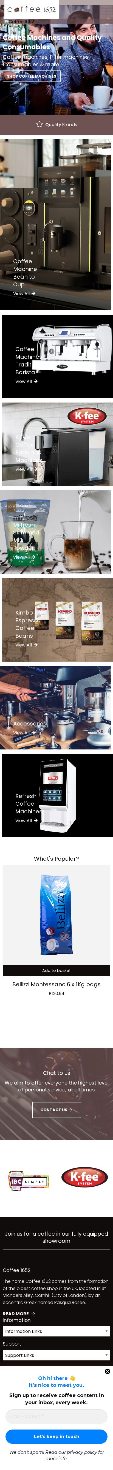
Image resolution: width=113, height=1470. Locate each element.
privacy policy (82, 1452)
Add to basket (56, 970)
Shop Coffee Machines (31, 76)
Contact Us (54, 1110)
